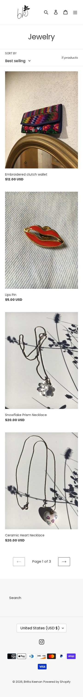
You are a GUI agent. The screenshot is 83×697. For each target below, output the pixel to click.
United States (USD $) (40, 628)
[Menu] (75, 12)
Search (15, 597)
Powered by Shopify (57, 682)
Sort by (11, 53)
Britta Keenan (33, 682)
